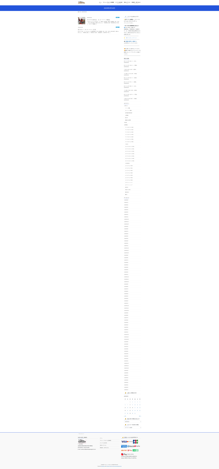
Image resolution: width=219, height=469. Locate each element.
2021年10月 (126, 339)
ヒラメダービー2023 (129, 172)
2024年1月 (126, 274)
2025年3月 (126, 240)
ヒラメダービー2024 (129, 175)
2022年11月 (126, 308)
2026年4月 (126, 209)
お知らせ (126, 105)
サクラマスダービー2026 (129, 160)
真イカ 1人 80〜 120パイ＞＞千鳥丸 (130, 94)
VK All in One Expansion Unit (117, 466)
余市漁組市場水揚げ (128, 112)
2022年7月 (126, 317)
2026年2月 (126, 214)
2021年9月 (126, 341)
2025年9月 (126, 226)
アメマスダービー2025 (129, 139)
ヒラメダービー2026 (129, 180)
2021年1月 (126, 360)
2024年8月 (126, 257)
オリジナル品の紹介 (103, 442)
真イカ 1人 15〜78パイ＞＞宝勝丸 (130, 81)
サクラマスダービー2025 (129, 158)
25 (137, 410)
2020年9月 (126, 370)
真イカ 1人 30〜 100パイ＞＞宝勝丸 (130, 65)
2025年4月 (126, 238)
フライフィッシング (128, 182)
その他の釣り (127, 163)
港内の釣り (127, 192)
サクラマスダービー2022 (129, 151)
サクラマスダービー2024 (129, 156)
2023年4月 (126, 296)
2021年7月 (126, 346)
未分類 (125, 122)
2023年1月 (126, 303)
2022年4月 (126, 324)
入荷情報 (126, 115)
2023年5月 (126, 293)
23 (132, 410)
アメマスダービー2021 (129, 129)
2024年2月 (126, 272)
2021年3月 (126, 356)
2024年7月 (126, 260)
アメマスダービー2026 (129, 141)
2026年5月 (126, 207)
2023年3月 (126, 298)
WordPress (103, 466)
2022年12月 (126, 305)
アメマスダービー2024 (129, 136)
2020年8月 (126, 372)
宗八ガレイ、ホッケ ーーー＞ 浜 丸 (87, 29)
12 (139, 404)
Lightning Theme (109, 466)
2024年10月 (126, 252)
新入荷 (126, 117)
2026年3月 (126, 212)
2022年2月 (126, 329)
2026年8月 (126, 200)
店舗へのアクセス (103, 445)
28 (127, 413)
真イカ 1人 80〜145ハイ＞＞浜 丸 (130, 61)
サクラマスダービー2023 (129, 153)
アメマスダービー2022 (129, 132)
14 (127, 407)
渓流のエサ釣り (128, 189)
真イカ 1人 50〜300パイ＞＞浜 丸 (130, 86)
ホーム (101, 438)
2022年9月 (126, 312)
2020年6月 (126, 377)
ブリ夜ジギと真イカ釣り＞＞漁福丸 (130, 98)
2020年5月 (126, 380)
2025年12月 (126, 219)
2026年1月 (126, 216)
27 (125, 413)
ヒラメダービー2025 (129, 177)
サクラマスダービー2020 (129, 146)
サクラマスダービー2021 (129, 148)
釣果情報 (126, 124)
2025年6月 (126, 233)
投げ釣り (126, 187)
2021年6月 (126, 348)
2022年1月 (126, 332)
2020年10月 (126, 368)
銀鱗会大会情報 (128, 120)
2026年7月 (126, 202)
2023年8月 (126, 286)
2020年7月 (126, 375)
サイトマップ (81, 433)
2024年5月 (126, 264)
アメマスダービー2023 (129, 134)
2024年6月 (126, 262)
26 (139, 410)
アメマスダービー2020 (129, 127)
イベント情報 (127, 108)
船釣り (118, 17)
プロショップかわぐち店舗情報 (105, 440)
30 (132, 413)
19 (139, 407)
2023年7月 (126, 288)
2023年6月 (126, 291)
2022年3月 (126, 327)
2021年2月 (126, 358)
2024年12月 (126, 248)
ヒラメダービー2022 (129, 170)
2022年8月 (126, 315)
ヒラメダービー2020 (129, 165)
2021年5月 (126, 351)
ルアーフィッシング (128, 184)
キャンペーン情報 (128, 110)
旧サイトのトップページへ (131, 37)
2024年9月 (126, 255)
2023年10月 (126, 281)
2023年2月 (126, 300)
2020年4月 (126, 382)
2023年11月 (126, 279)
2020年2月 (126, 387)
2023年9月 (126, 284)
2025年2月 (126, 243)
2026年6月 (126, 204)
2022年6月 (126, 320)
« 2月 (125, 416)
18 (137, 407)
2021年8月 (126, 344)
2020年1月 (126, 389)
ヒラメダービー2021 (129, 168)
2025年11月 (126, 221)
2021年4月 (126, 353)
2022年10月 (126, 310)
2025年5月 (126, 236)
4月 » (140, 416)
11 (137, 404)
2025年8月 (126, 228)
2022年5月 (126, 322)
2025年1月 (126, 245)
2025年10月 (126, 224)
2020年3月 (126, 384)
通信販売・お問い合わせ (104, 447)
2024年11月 (126, 250)
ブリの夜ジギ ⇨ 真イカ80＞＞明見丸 (130, 73)
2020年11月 (126, 365)
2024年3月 (126, 269)
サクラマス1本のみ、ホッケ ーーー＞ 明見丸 (98, 19)
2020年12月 (126, 363)
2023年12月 (126, 276)
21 (127, 410)
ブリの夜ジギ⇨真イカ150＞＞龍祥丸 (130, 90)
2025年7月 (126, 231)
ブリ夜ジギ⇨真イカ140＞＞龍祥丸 (130, 69)
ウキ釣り (126, 144)
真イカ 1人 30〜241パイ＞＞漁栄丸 (130, 77)
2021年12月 (126, 334)
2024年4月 (126, 267)
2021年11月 (126, 336)
